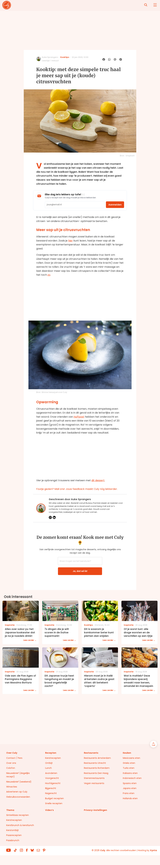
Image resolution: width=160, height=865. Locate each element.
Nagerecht (51, 793)
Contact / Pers (14, 758)
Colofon (10, 768)
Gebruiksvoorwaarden (18, 796)
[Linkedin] (54, 517)
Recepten (50, 752)
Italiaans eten (130, 773)
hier (70, 240)
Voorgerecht (52, 778)
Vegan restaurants (94, 783)
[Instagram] (50, 517)
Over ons (11, 763)
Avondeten (51, 773)
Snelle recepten (53, 803)
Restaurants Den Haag (96, 773)
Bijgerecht (50, 788)
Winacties (11, 786)
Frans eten (128, 793)
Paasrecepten (14, 835)
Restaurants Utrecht (95, 763)
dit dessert (98, 480)
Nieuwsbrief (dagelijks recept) (18, 775)
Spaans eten (130, 783)
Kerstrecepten (53, 758)
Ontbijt (49, 763)
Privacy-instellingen (95, 810)
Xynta (153, 850)
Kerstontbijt (12, 830)
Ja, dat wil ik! (80, 571)
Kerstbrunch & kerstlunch (20, 825)
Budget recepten (54, 798)
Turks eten (128, 768)
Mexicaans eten (131, 758)
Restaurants (91, 752)
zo (49, 275)
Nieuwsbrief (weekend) (18, 781)
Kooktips (64, 57)
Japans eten (129, 788)
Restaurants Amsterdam (97, 758)
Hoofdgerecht (52, 783)
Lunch (48, 768)
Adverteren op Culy (16, 791)
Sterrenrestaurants (94, 778)
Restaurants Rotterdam (97, 768)
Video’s (49, 810)
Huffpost (79, 417)
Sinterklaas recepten (17, 815)
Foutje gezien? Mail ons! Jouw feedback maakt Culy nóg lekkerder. (77, 489)
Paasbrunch (12, 840)
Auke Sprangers (50, 57)
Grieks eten (129, 763)
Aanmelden (115, 204)
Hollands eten (130, 798)
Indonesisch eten (132, 778)
